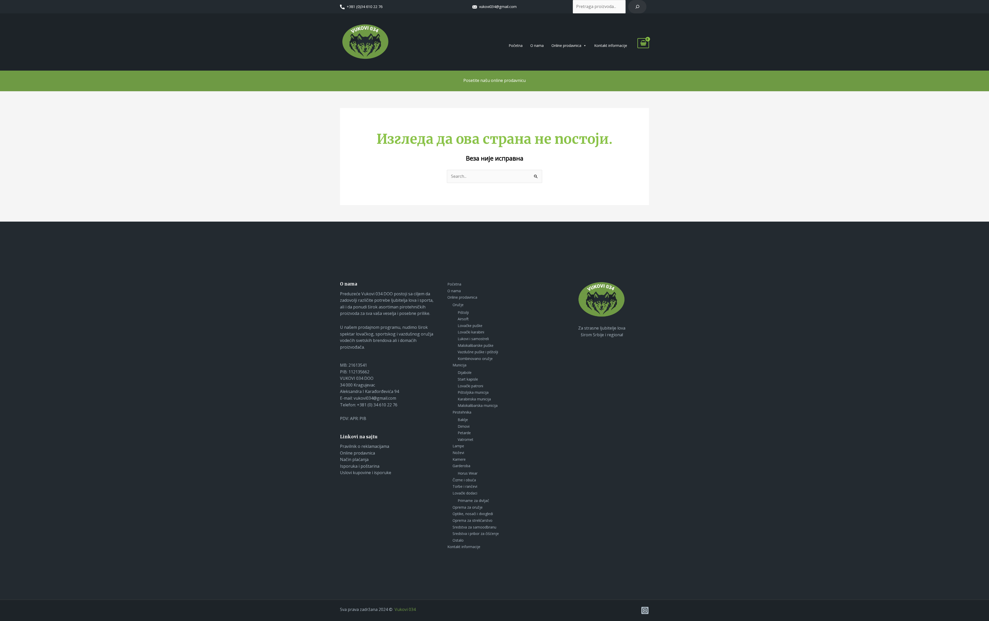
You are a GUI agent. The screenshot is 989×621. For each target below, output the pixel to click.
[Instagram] (645, 610)
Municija (459, 365)
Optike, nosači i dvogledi (473, 513)
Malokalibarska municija (478, 405)
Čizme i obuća (464, 479)
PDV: (345, 418)
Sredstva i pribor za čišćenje (476, 533)
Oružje (458, 304)
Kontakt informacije (610, 45)
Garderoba (461, 465)
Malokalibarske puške (475, 345)
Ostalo (458, 540)
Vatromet (465, 439)
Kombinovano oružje (475, 358)
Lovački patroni (470, 385)
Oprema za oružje (468, 507)
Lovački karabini (471, 332)
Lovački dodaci (465, 493)
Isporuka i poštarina (359, 466)
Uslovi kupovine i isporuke (365, 472)
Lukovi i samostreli (473, 338)
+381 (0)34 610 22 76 (364, 6)
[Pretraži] (637, 6)
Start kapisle (468, 379)
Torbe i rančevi (465, 486)
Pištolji (463, 312)
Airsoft (463, 318)
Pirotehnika (462, 412)
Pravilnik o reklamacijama (364, 446)
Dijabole (465, 372)
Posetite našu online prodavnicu (494, 80)
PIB (363, 418)
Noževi (458, 452)
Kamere (459, 459)
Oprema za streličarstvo (472, 520)
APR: (355, 418)
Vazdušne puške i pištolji (478, 351)
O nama (537, 45)
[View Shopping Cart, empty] (643, 43)
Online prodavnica (566, 45)
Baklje (463, 419)
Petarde (464, 432)
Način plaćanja (354, 459)
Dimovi (464, 426)
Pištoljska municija (473, 392)
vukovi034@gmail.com (497, 6)
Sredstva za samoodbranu (474, 527)
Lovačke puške (470, 325)
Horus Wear (468, 473)
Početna (516, 45)
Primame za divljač (473, 500)
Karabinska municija (474, 399)
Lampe (458, 445)
